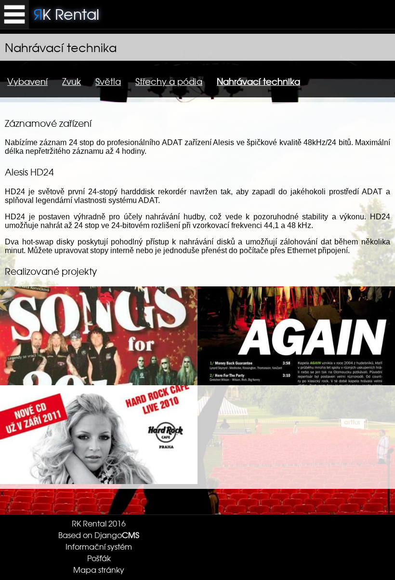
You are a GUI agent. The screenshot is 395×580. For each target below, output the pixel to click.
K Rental (66, 13)
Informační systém (99, 546)
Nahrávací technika (258, 81)
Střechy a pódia (168, 81)
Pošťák (99, 558)
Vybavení (27, 81)
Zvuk (71, 81)
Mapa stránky (98, 569)
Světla (108, 81)
